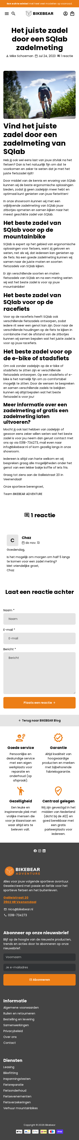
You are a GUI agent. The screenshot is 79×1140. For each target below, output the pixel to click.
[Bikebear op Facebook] (35, 851)
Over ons (10, 1037)
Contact (9, 1043)
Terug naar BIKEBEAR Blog (39, 720)
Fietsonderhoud (14, 1090)
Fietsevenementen (17, 1096)
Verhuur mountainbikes (20, 1108)
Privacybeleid (13, 1031)
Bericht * (9, 649)
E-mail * (9, 630)
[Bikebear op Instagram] (39, 851)
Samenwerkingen (16, 1025)
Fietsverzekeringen (17, 1102)
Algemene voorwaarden (21, 1007)
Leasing (8, 1067)
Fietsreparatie (13, 1085)
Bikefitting (10, 1073)
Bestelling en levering (18, 1019)
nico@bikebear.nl (18, 909)
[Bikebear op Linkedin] (44, 851)
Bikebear (50, 1125)
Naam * (9, 610)
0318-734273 (15, 915)
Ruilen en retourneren (19, 1013)
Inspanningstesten (17, 1079)
